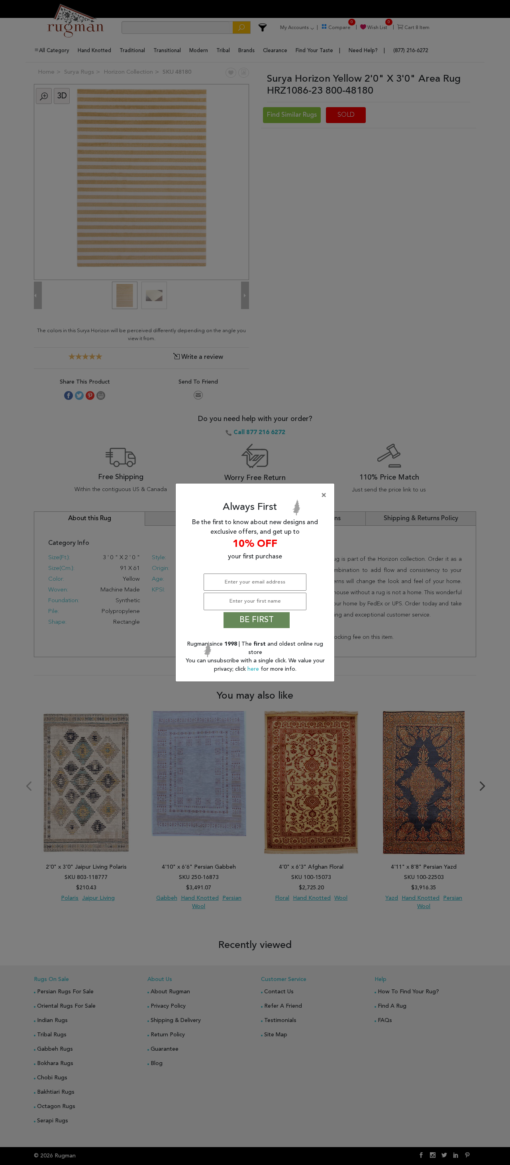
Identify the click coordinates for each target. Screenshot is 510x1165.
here (254, 669)
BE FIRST (256, 620)
